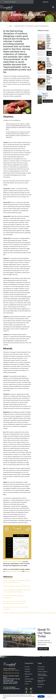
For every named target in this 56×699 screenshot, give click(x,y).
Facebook (27, 571)
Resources (27, 671)
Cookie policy (41, 669)
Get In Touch (48, 101)
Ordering (27, 676)
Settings (49, 696)
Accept (41, 696)
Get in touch (43, 648)
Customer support (29, 679)
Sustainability (28, 681)
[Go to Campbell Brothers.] (5, 25)
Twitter (19, 571)
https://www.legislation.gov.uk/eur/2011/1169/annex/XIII (16, 586)
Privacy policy (41, 666)
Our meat (27, 666)
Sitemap (40, 686)
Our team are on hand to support (13, 561)
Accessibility (41, 684)
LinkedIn (14, 571)
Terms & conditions (42, 671)
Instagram (8, 571)
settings (4, 697)
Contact (27, 683)
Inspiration (27, 669)
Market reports (28, 674)
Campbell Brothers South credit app (11, 673)
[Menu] (53, 7)
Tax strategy (41, 678)
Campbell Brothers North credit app (11, 670)
